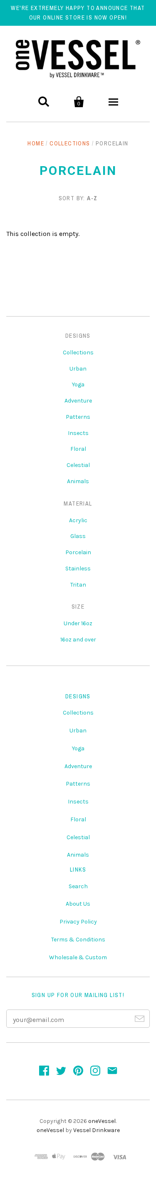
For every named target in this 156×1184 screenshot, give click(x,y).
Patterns (78, 416)
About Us (78, 903)
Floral (78, 448)
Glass (78, 536)
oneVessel (102, 1121)
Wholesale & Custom (78, 957)
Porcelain (78, 552)
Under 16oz (78, 623)
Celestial (78, 465)
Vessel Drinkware (96, 1130)
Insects (78, 433)
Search (78, 886)
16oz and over (78, 639)
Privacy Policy (78, 921)
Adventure (78, 400)
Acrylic (78, 520)
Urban (78, 368)
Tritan (78, 584)
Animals (78, 481)
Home (35, 143)
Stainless (78, 568)
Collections (70, 143)
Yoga (78, 384)
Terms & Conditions (78, 939)
